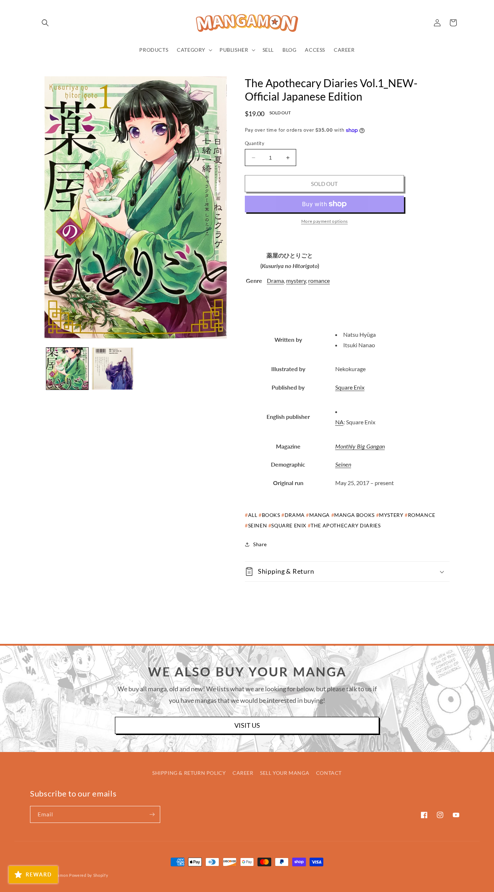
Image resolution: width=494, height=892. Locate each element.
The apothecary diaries (345, 525)
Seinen (343, 464)
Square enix (288, 525)
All (252, 515)
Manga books (354, 515)
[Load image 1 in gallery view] (67, 369)
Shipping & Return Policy (189, 773)
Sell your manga (284, 773)
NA (339, 422)
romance (319, 280)
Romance (421, 515)
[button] (45, 23)
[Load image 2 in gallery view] (113, 369)
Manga (319, 515)
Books (271, 515)
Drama (275, 280)
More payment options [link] (324, 221)
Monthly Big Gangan (360, 446)
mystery (296, 280)
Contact (329, 773)
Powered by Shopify (88, 875)
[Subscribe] (152, 814)
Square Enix (350, 387)
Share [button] (260, 544)
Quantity (254, 143)
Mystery (391, 515)
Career (243, 773)
